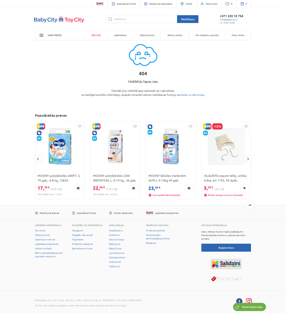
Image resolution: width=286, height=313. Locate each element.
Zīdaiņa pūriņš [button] (147, 35)
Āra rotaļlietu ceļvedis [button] (207, 35)
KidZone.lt (114, 266)
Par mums (40, 230)
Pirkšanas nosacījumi (82, 244)
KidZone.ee (115, 262)
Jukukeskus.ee (116, 253)
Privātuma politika (155, 230)
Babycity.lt (114, 244)
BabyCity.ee (115, 248)
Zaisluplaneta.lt (117, 257)
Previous (38, 159)
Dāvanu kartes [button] (175, 35)
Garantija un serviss (45, 239)
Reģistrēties (226, 247)
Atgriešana (77, 239)
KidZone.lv (114, 235)
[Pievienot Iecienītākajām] (80, 126)
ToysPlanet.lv (116, 230)
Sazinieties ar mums (82, 248)
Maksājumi (77, 230)
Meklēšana (187, 19)
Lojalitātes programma (46, 244)
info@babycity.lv (229, 19)
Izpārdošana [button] (120, 35)
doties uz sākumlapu (193, 94)
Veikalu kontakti (43, 248)
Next (248, 159)
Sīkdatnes (151, 243)
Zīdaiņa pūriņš (42, 235)
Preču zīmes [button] (238, 35)
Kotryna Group (116, 239)
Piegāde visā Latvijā (82, 235)
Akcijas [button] (96, 35)
